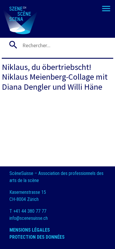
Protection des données (37, 237)
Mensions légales (30, 230)
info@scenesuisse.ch (28, 218)
